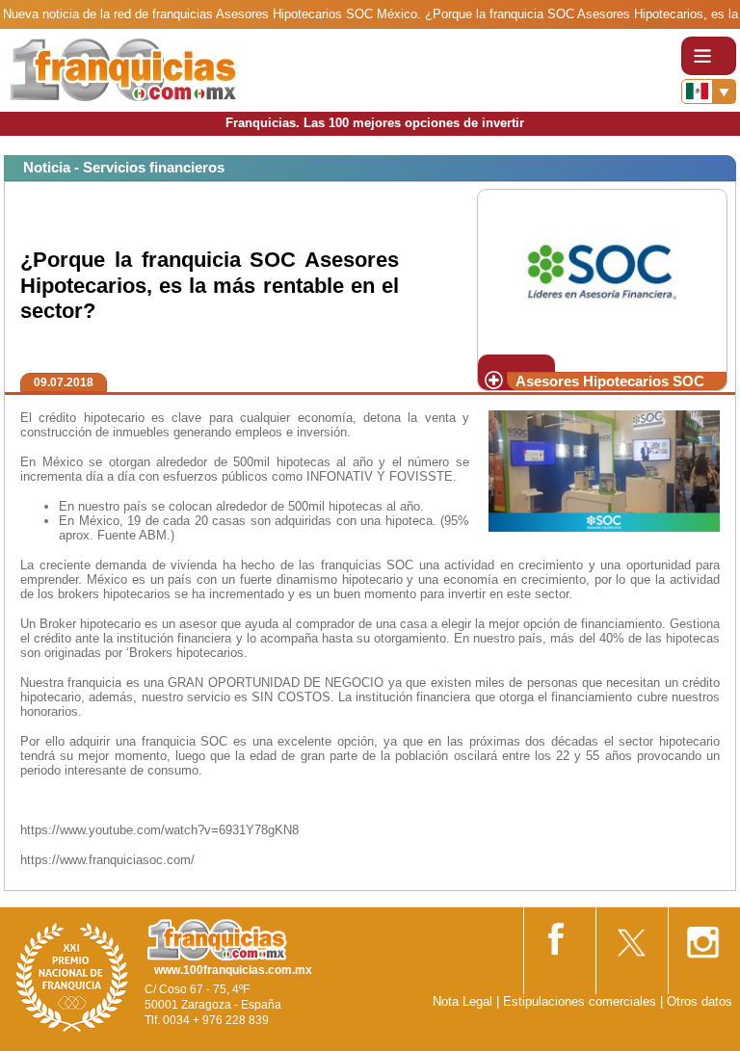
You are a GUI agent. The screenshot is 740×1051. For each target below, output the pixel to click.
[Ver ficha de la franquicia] (602, 270)
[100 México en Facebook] (558, 935)
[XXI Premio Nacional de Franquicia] (72, 976)
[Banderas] (708, 91)
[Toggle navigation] (708, 56)
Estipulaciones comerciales (581, 1001)
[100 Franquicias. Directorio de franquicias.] (123, 69)
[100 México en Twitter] (630, 936)
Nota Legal (462, 1001)
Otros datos (699, 1001)
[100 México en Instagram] (702, 936)
